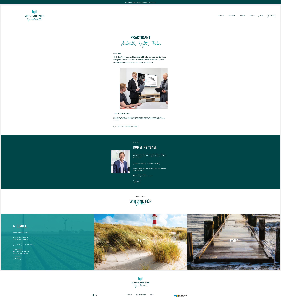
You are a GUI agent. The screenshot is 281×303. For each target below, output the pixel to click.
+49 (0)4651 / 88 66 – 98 (114, 237)
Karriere (252, 16)
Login (261, 16)
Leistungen (232, 16)
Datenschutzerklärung (141, 294)
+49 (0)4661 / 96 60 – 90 (21, 239)
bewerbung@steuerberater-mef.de (143, 176)
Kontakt (272, 16)
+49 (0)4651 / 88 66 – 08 (114, 235)
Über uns (242, 16)
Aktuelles (221, 16)
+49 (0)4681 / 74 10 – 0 (206, 235)
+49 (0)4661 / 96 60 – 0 (21, 237)
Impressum (129, 294)
